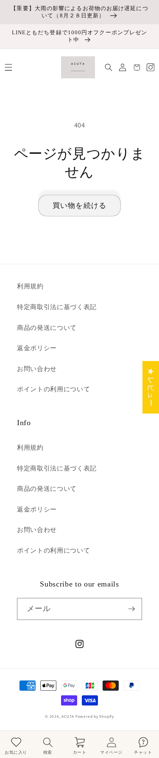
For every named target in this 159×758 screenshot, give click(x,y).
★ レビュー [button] (151, 387)
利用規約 (30, 286)
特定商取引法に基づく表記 (57, 306)
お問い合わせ (37, 368)
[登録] (131, 609)
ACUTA (68, 716)
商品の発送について (47, 327)
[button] (8, 67)
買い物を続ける (79, 205)
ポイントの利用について (53, 389)
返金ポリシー (37, 347)
